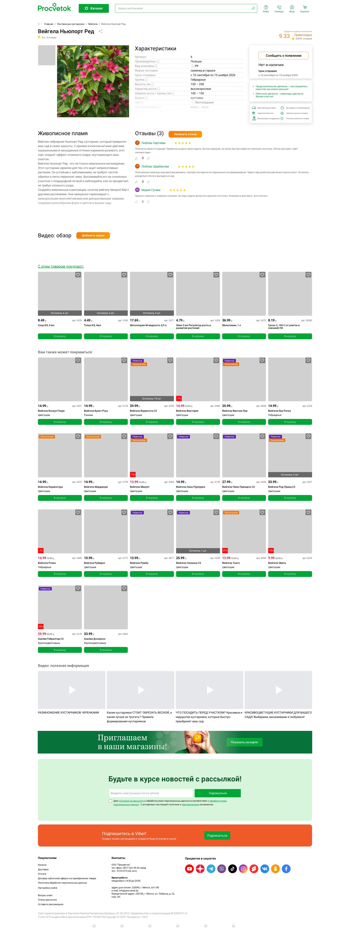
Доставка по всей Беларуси (296, 108)
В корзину (60, 336)
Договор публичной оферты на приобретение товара (67, 878)
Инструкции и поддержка (268, 118)
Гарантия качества (265, 113)
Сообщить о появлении (283, 55)
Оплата (42, 873)
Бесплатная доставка (267, 108)
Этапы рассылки (47, 899)
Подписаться (218, 793)
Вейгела (93, 24)
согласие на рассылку (131, 800)
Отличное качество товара (296, 118)
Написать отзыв (185, 134)
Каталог (42, 864)
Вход (291, 11)
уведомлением (190, 804)
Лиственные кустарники (71, 24)
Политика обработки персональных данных (62, 882)
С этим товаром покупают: (61, 266)
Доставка (43, 869)
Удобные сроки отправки (296, 113)
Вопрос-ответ (45, 895)
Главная (48, 24)
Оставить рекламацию (50, 904)
